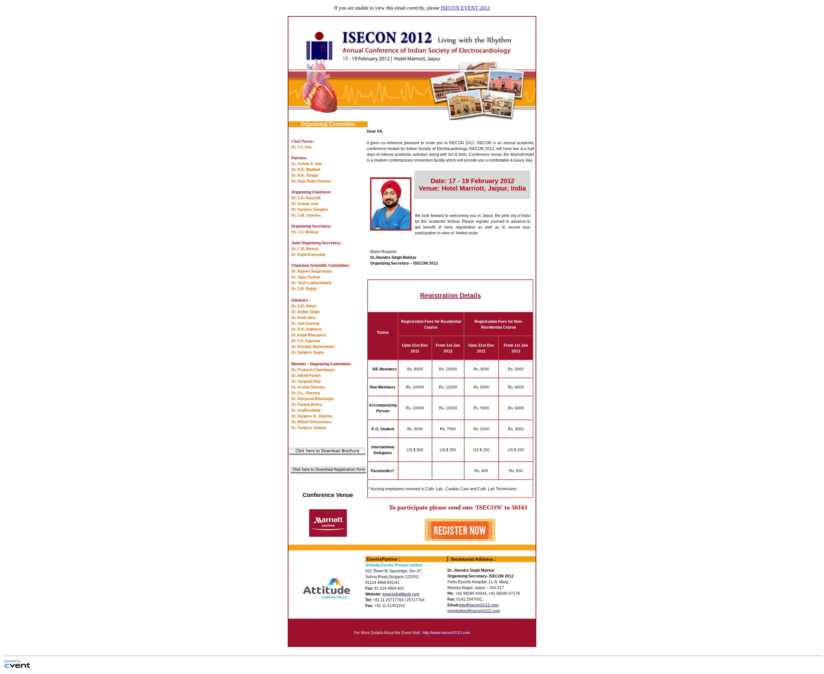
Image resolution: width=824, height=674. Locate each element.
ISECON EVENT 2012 (465, 8)
